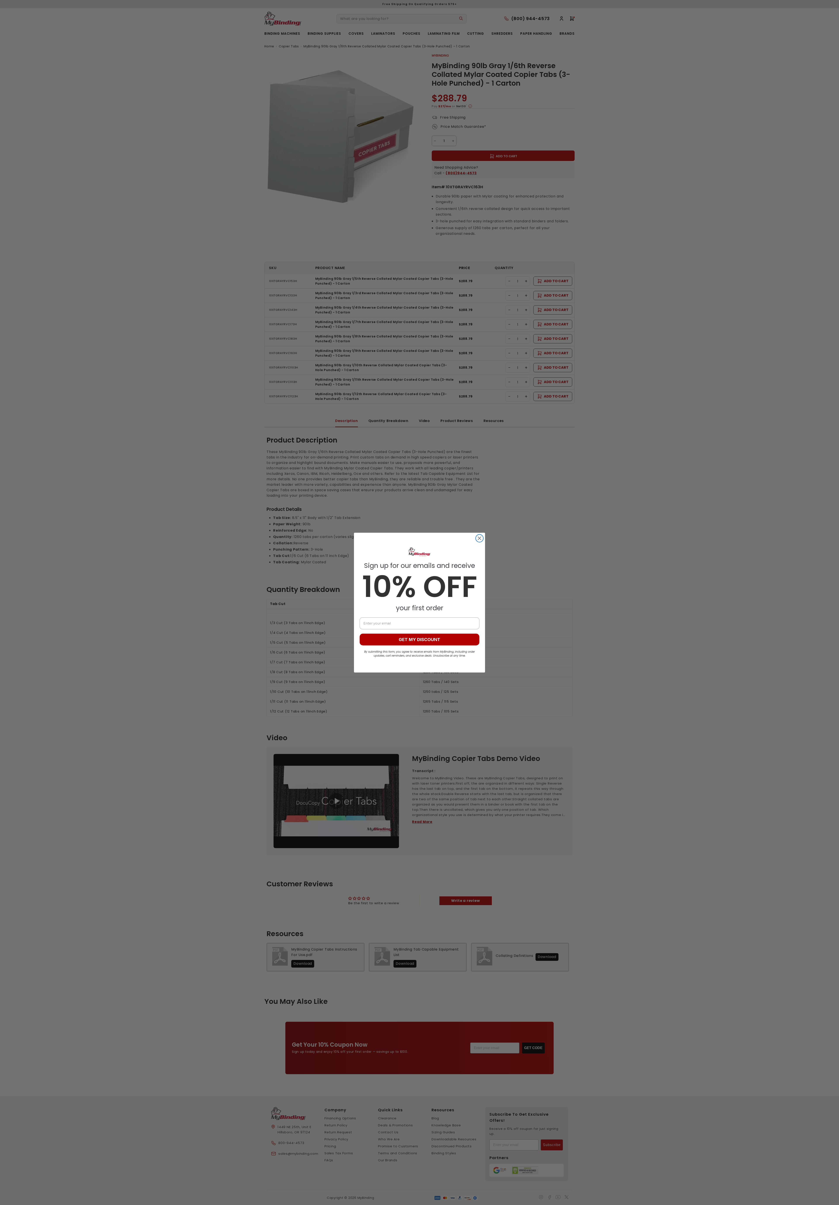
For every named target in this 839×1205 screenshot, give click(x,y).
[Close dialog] (479, 538)
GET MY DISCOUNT (419, 639)
